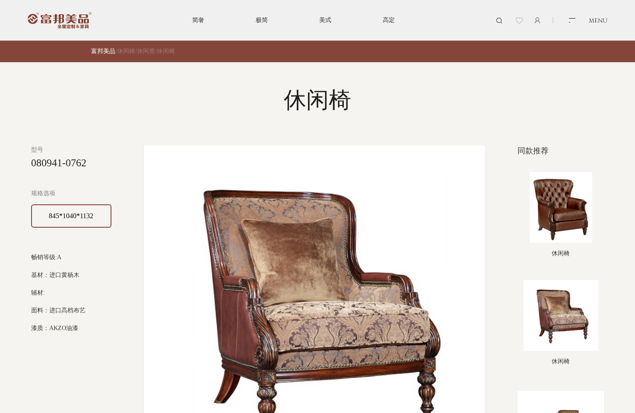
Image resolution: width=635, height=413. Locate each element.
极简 (262, 20)
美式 (325, 20)
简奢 (198, 20)
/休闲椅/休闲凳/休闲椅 (145, 51)
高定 (389, 20)
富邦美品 (103, 51)
